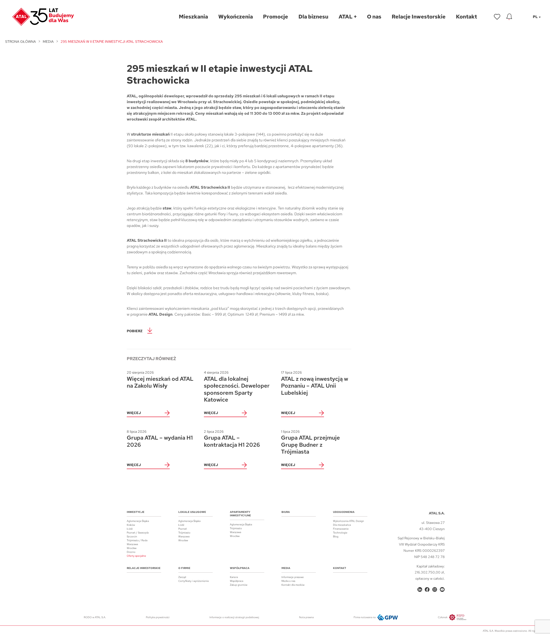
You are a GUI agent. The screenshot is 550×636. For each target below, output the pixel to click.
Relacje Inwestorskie (143, 568)
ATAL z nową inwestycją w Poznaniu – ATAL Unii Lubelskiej (314, 383)
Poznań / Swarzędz (138, 532)
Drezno (131, 552)
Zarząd (182, 577)
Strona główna (20, 41)
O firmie (184, 568)
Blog (335, 536)
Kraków (131, 525)
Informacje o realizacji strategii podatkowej (234, 617)
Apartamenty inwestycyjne (240, 513)
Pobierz (134, 331)
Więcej (134, 413)
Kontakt (339, 568)
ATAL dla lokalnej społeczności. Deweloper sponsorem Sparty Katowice (237, 386)
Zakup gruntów (238, 585)
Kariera (234, 577)
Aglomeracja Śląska (138, 521)
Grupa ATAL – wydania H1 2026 (160, 438)
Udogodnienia (343, 512)
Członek (443, 617)
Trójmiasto (184, 532)
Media (48, 41)
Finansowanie (341, 529)
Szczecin (132, 536)
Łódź (130, 529)
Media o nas (288, 581)
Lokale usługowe (192, 512)
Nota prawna (306, 617)
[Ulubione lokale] (497, 17)
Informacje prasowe (292, 577)
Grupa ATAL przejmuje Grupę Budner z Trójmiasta (310, 442)
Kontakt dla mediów (292, 585)
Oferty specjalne (136, 556)
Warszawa (132, 544)
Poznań (182, 529)
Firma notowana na (365, 617)
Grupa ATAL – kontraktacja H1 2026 (232, 438)
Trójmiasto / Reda (137, 540)
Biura (285, 512)
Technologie (340, 532)
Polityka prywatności (158, 617)
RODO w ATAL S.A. (95, 617)
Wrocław (131, 548)
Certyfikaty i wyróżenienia (193, 581)
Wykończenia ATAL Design (348, 521)
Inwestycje (135, 512)
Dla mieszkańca (342, 525)
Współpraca (239, 568)
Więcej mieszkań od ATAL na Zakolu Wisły (160, 379)
